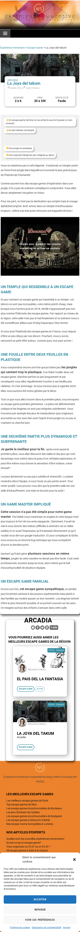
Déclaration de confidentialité (46, 927)
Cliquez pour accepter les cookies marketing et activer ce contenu (40, 246)
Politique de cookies (20, 927)
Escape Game (35, 47)
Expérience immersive (12, 47)
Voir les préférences (40, 920)
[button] (74, 859)
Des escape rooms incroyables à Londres (29, 823)
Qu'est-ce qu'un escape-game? (23, 842)
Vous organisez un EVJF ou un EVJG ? (28, 846)
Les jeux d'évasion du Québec (23, 812)
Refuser (40, 909)
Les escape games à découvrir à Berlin (28, 820)
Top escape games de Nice (21, 804)
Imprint (66, 927)
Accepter (40, 899)
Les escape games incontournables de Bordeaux (34, 808)
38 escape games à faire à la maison (27, 850)
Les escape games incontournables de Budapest (34, 816)
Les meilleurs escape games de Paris (27, 800)
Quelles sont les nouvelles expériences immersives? (35, 838)
